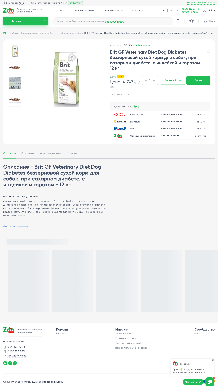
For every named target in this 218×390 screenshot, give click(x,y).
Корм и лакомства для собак (38, 33)
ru (164, 10)
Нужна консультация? (201, 2)
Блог (62, 10)
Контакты (137, 10)
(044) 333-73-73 (190, 9)
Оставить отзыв (120, 94)
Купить (198, 80)
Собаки (15, 33)
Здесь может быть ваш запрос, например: (90, 21)
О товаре (9, 153)
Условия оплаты (114, 10)
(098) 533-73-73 (190, 12)
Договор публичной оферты (131, 343)
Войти (212, 10)
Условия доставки (85, 10)
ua (170, 10)
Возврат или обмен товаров (131, 347)
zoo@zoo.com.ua (16, 355)
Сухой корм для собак (70, 33)
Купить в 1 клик (173, 80)
